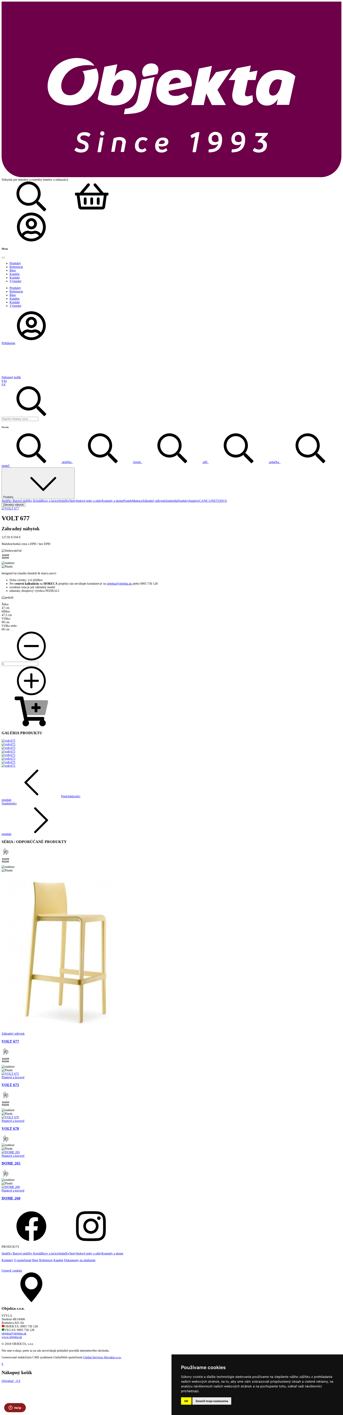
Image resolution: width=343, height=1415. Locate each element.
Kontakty (7, 1260)
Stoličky (7, 500)
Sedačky (64, 500)
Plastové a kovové (13, 1077)
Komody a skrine (112, 500)
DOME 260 (11, 1198)
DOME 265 (11, 1163)
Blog (35, 1260)
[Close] (3, 257)
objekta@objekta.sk (120, 583)
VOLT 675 (10, 1085)
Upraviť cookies (12, 1270)
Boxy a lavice (50, 500)
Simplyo (193, 500)
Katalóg (58, 1260)
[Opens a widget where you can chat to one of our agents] (15, 1408)
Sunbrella (171, 500)
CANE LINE (207, 500)
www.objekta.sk (12, 1337)
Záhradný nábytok (153, 500)
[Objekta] (171, 176)
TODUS (221, 500)
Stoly (72, 500)
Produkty (8, 496)
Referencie (46, 1260)
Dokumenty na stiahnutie (79, 1260)
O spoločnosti (22, 1260)
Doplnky (182, 500)
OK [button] (186, 1401)
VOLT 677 (10, 1041)
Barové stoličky (23, 500)
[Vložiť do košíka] (31, 725)
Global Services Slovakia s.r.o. (102, 1357)
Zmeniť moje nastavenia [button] (212, 1401)
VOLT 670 (10, 1128)
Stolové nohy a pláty (89, 500)
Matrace (137, 500)
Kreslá (37, 500)
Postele (127, 500)
